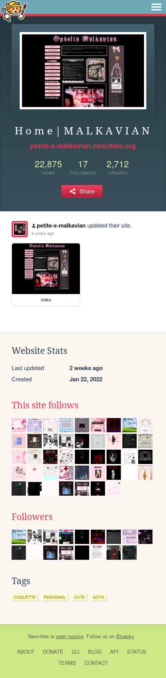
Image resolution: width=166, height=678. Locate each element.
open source (69, 636)
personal (55, 597)
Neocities (38, 636)
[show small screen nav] (156, 7)
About (25, 651)
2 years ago (43, 233)
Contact (96, 662)
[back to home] (14, 11)
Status (136, 651)
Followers (32, 517)
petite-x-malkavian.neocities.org (83, 146)
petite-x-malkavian (61, 225)
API (114, 651)
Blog (95, 651)
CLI (76, 651)
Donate (53, 651)
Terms (67, 662)
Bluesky (125, 636)
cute (79, 597)
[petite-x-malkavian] (19, 229)
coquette (25, 597)
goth (98, 597)
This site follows (45, 405)
